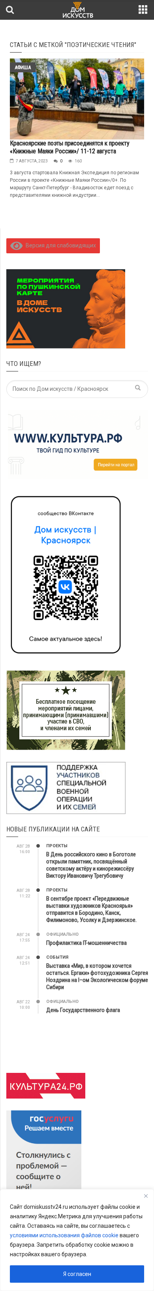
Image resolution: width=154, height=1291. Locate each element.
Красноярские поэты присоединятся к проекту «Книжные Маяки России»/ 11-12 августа (70, 147)
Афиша (23, 67)
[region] (77, 1240)
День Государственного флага (83, 1010)
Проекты (57, 845)
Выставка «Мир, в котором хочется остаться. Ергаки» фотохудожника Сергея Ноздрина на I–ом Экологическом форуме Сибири (97, 976)
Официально (62, 934)
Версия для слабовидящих (59, 245)
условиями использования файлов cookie (64, 1235)
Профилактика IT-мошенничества (86, 942)
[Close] (145, 1196)
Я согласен (77, 1274)
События (57, 957)
